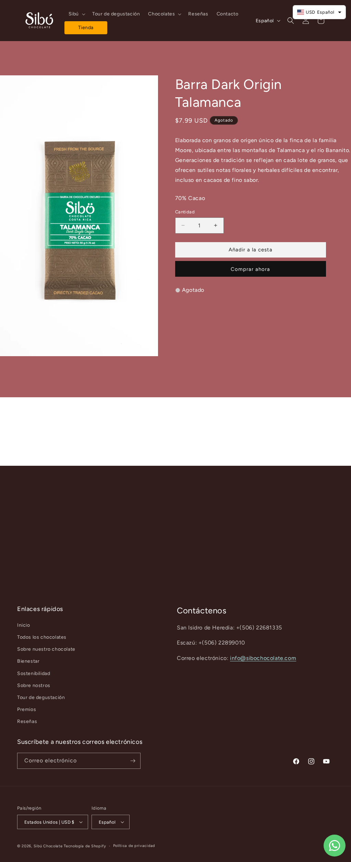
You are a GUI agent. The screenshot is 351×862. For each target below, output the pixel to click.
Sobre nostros (33, 685)
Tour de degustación (41, 697)
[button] (76, 14)
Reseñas (27, 721)
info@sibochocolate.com (263, 658)
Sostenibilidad (33, 673)
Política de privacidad (134, 846)
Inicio (23, 625)
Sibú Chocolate (48, 846)
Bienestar (28, 661)
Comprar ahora (250, 269)
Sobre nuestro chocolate (46, 649)
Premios (26, 709)
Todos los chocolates (41, 637)
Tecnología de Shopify (85, 846)
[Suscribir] (132, 761)
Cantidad (185, 211)
